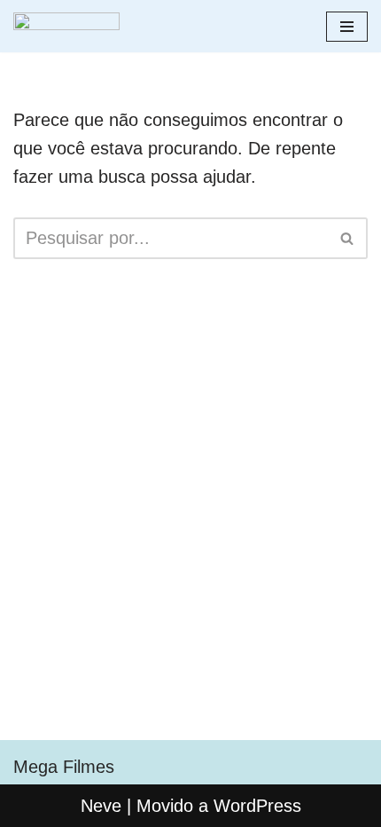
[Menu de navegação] (347, 27)
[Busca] (348, 238)
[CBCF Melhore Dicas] (66, 26)
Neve (101, 805)
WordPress (257, 805)
